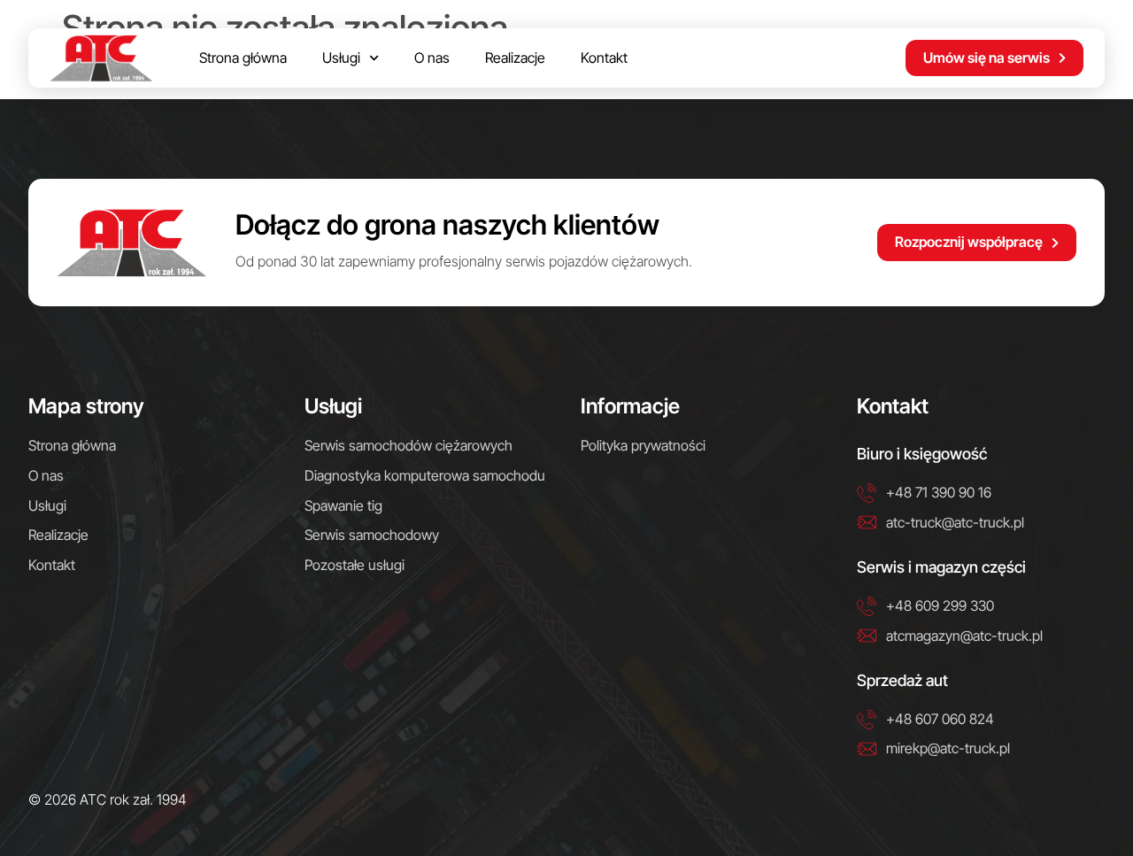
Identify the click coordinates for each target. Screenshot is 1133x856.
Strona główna (243, 57)
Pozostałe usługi (354, 565)
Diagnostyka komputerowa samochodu (424, 475)
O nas (432, 57)
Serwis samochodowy (371, 535)
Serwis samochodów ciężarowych (408, 445)
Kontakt (604, 57)
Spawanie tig (343, 505)
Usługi (341, 57)
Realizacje (515, 57)
